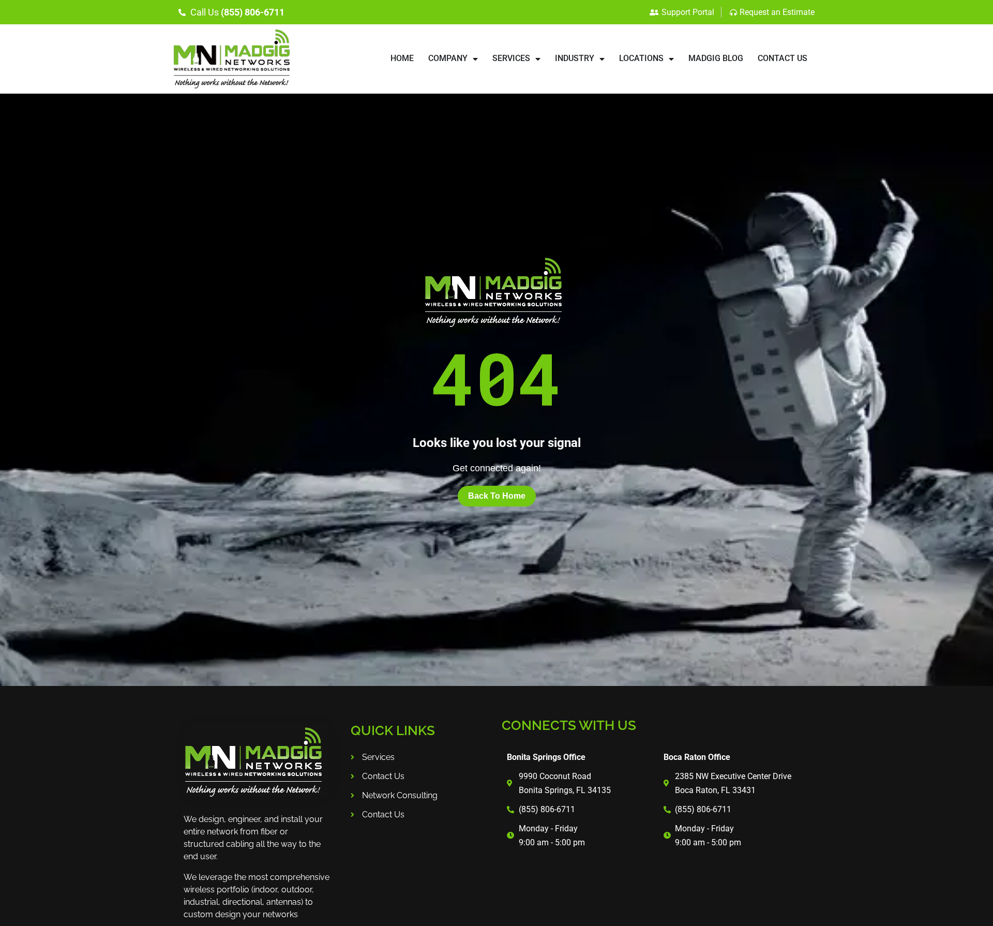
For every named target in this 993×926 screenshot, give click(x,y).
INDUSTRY (574, 58)
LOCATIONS (641, 58)
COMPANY (448, 58)
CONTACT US (782, 58)
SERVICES (511, 58)
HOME (402, 58)
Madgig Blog (715, 58)
